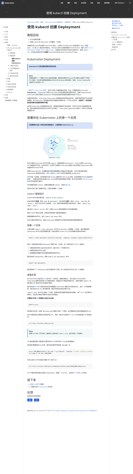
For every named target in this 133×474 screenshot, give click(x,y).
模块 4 (35, 287)
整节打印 (117, 28)
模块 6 (54, 173)
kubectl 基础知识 (117, 42)
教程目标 (114, 32)
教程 (41, 22)
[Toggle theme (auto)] (130, 3)
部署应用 (67, 22)
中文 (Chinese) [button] (119, 3)
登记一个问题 (118, 25)
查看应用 (115, 47)
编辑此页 (117, 21)
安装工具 (67, 185)
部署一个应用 (116, 45)
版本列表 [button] (106, 3)
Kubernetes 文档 (32, 22)
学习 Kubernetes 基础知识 (54, 22)
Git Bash (51, 50)
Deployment (43, 387)
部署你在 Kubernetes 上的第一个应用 (120, 38)
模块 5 (48, 173)
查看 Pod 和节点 (35, 384)
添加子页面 (117, 23)
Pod (45, 279)
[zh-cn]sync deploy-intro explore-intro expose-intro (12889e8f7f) (75, 411)
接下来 (113, 50)
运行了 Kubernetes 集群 (38, 90)
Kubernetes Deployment (119, 35)
